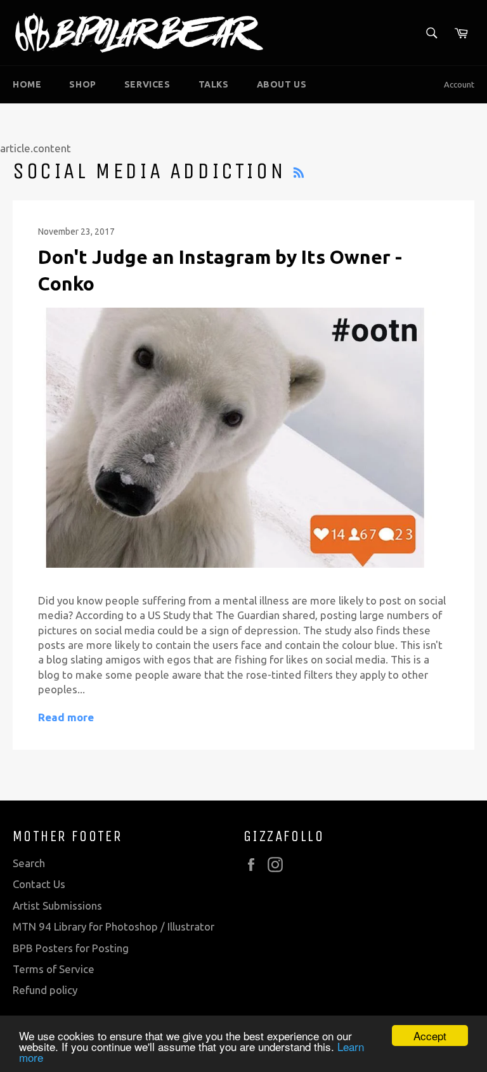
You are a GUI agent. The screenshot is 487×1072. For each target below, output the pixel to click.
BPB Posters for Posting (71, 948)
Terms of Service (53, 969)
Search (29, 863)
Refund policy (45, 990)
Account (459, 84)
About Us (282, 84)
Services (147, 84)
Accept (429, 1035)
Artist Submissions (57, 905)
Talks (213, 84)
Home (27, 84)
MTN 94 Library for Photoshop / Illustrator (113, 926)
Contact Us (39, 884)
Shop (82, 84)
